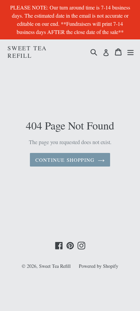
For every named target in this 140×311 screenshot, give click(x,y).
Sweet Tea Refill (27, 52)
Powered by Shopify (98, 266)
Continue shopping (64, 159)
